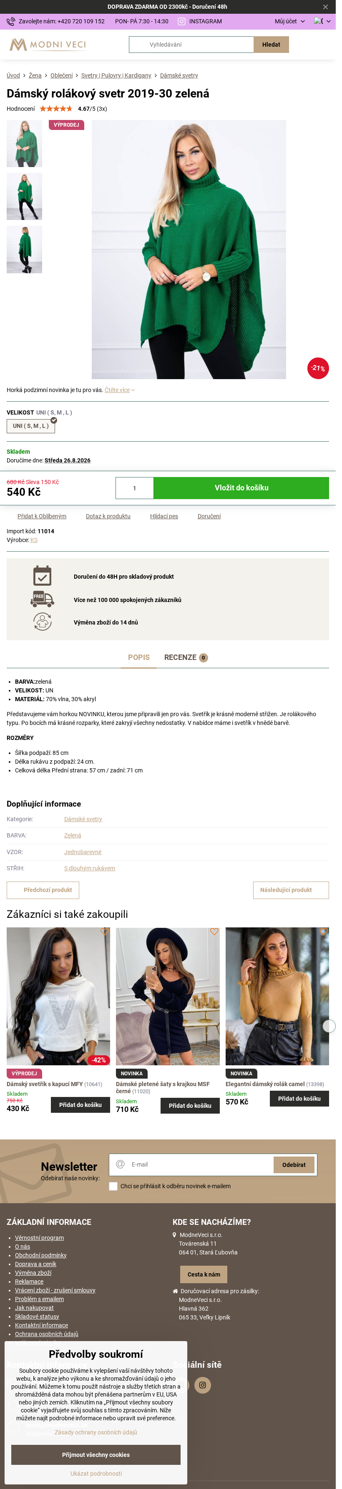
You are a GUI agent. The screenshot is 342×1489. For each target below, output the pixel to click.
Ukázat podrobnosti (96, 1473)
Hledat (271, 44)
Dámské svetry (83, 819)
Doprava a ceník (35, 1264)
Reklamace (29, 1281)
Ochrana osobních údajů (46, 1334)
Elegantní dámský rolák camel (265, 1084)
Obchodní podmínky (41, 1255)
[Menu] (326, 44)
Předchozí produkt (48, 890)
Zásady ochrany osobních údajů (96, 1432)
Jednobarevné (82, 852)
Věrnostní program (39, 1237)
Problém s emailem (39, 1299)
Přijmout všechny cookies (96, 1455)
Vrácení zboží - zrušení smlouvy (55, 1290)
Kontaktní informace (41, 1325)
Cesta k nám (204, 1274)
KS (34, 540)
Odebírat (294, 1165)
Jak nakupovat (34, 1307)
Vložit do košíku (242, 488)
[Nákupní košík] (306, 44)
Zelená (72, 835)
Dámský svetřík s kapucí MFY (45, 1084)
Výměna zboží (33, 1272)
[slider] (56, 108)
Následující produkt (286, 890)
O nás (22, 1246)
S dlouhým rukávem (89, 868)
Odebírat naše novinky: (70, 1178)
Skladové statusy (37, 1316)
